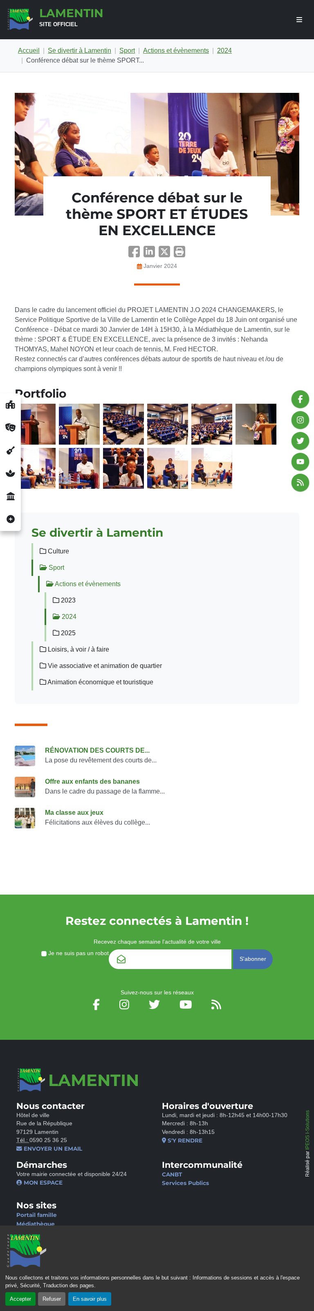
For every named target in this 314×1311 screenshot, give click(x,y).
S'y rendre (184, 1140)
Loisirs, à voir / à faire (77, 649)
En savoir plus (90, 1299)
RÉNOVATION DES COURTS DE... (97, 750)
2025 (67, 633)
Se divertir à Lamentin (79, 50)
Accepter (20, 1299)
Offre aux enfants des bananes (92, 781)
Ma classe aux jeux (74, 812)
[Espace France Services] (10, 496)
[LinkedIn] (151, 254)
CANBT (172, 1174)
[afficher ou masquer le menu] (299, 20)
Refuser (52, 1299)
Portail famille (36, 1215)
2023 (67, 600)
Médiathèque (35, 1224)
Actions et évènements (176, 50)
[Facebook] (136, 254)
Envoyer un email (52, 1148)
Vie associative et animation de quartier (104, 665)
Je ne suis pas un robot (78, 953)
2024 (224, 50)
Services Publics (185, 1183)
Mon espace (42, 1182)
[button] (179, 254)
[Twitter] (166, 254)
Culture (57, 551)
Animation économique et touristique (99, 682)
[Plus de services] (10, 519)
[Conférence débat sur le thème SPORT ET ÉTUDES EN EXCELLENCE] (157, 154)
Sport (127, 50)
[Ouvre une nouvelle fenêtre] (10, 405)
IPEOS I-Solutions (307, 1130)
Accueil (29, 50)
